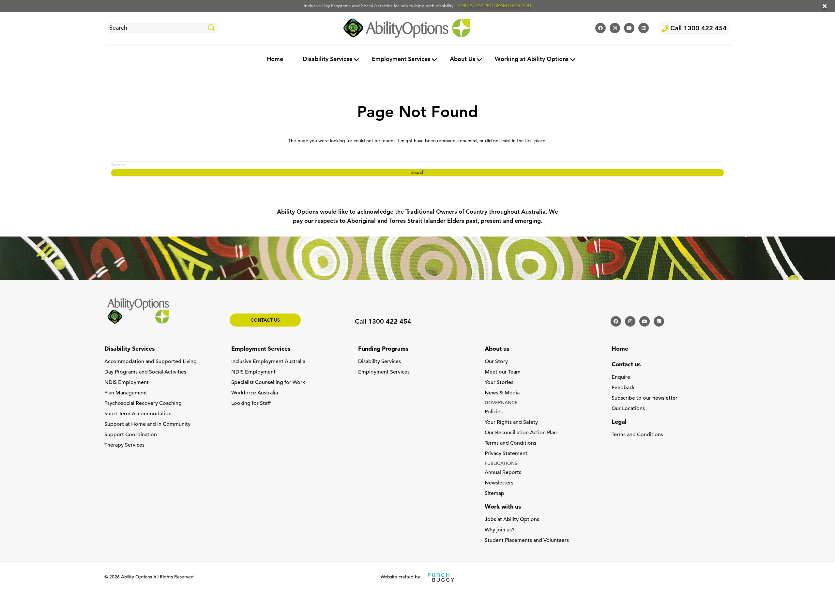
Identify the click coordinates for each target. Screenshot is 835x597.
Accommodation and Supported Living (150, 361)
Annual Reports (503, 472)
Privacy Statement (506, 453)
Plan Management (125, 393)
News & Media (502, 393)
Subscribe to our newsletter (644, 398)
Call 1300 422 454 (697, 28)
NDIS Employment (126, 382)
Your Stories (499, 382)
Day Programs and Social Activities (145, 372)
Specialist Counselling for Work (268, 382)
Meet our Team (503, 372)
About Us (462, 60)
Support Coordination (130, 434)
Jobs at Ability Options (512, 519)
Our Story (496, 361)
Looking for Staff (251, 403)
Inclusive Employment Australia (268, 361)
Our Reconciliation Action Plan (521, 433)
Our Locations (628, 408)
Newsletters (499, 483)
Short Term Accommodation (138, 414)
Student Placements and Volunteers (527, 540)
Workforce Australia (254, 393)
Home (275, 60)
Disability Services (327, 60)
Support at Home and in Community (147, 424)
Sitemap (494, 493)
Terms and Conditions (510, 443)
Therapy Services (124, 445)
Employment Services (401, 60)
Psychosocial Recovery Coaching (143, 403)
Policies (494, 412)
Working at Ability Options (532, 60)
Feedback (623, 387)
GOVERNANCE (501, 403)
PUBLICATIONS (501, 463)
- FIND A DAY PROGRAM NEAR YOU (493, 6)
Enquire (621, 377)
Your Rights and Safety (511, 422)
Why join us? (499, 530)
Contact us (265, 320)
